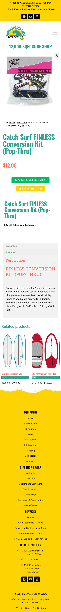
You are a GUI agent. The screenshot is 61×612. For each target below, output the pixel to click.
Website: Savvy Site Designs (30, 608)
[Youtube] (30, 16)
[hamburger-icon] (55, 33)
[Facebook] (24, 16)
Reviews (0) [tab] (11, 252)
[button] (56, 55)
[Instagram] (37, 16)
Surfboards (22, 122)
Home (12, 122)
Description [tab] (11, 246)
